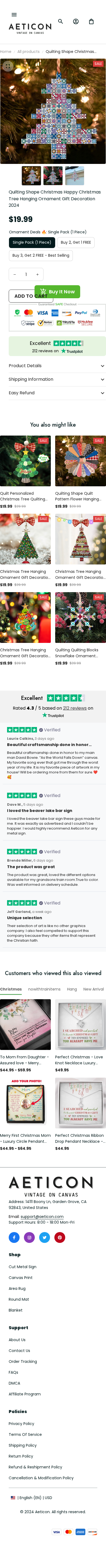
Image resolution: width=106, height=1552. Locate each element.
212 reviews (75, 708)
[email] (42, 1217)
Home (5, 51)
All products (28, 51)
